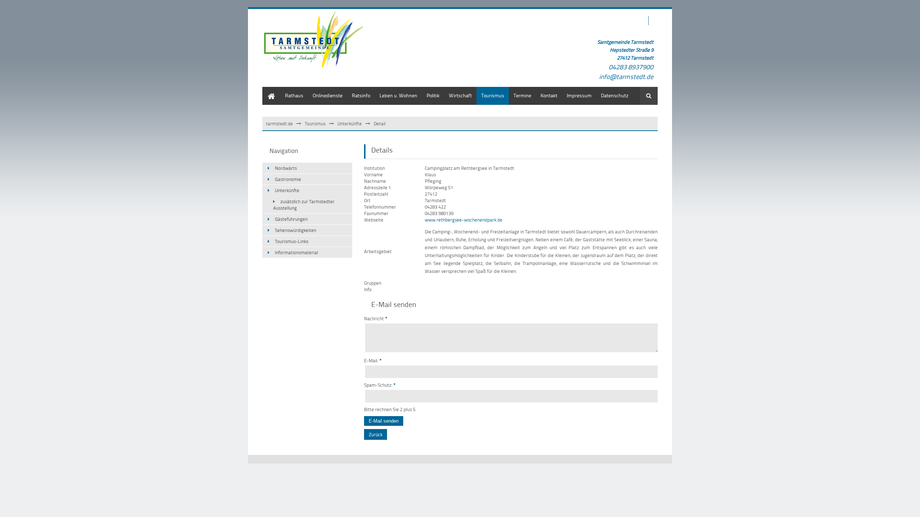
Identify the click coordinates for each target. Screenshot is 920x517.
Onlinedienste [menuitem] (327, 95)
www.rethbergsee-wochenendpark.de (463, 219)
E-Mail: (373, 360)
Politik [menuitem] (433, 95)
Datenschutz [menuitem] (615, 95)
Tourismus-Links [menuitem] (291, 241)
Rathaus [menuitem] (294, 95)
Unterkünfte (349, 123)
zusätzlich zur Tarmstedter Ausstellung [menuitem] (304, 204)
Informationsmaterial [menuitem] (296, 252)
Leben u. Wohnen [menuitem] (398, 95)
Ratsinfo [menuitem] (361, 95)
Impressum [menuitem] (579, 95)
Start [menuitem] (267, 90)
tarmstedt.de (279, 123)
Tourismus (315, 123)
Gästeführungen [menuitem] (291, 219)
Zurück (375, 434)
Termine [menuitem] (522, 95)
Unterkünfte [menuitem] (287, 190)
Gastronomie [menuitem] (288, 179)
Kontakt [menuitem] (548, 95)
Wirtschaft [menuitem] (460, 95)
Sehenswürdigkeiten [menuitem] (295, 230)
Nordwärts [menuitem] (286, 168)
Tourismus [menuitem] (492, 95)
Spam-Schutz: (380, 385)
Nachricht (375, 318)
